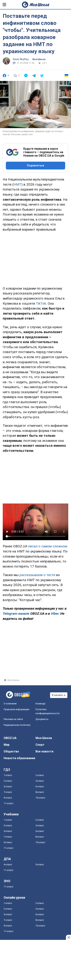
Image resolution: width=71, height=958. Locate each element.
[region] (35, 258)
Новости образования (19, 758)
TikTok (41, 303)
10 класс (40, 797)
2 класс (40, 775)
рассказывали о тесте (37, 575)
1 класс (8, 775)
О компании (10, 703)
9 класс (8, 797)
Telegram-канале (16, 613)
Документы (42, 719)
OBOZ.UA (10, 738)
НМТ (17, 184)
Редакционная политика (17, 725)
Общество (11, 751)
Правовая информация (16, 709)
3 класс (8, 780)
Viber (54, 613)
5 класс (8, 786)
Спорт (40, 744)
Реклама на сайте (13, 719)
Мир (6, 744)
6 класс (40, 786)
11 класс (8, 803)
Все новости (44, 751)
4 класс (40, 780)
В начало (57, 695)
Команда (40, 703)
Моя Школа (38, 59)
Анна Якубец (21, 59)
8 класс (40, 792)
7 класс (8, 792)
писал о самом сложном (47, 546)
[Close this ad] (68, 937)
